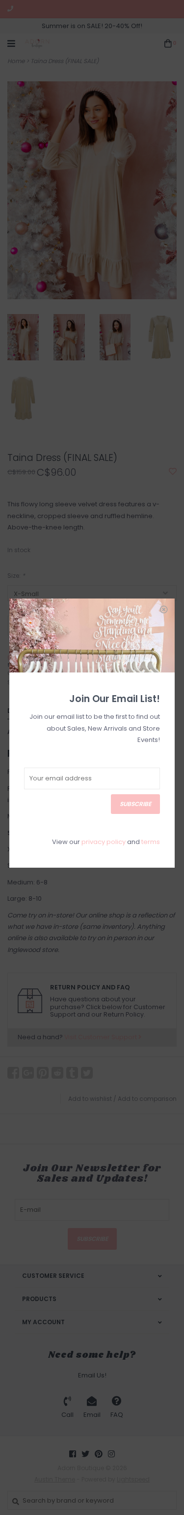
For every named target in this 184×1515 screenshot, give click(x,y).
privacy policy (103, 841)
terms (150, 841)
